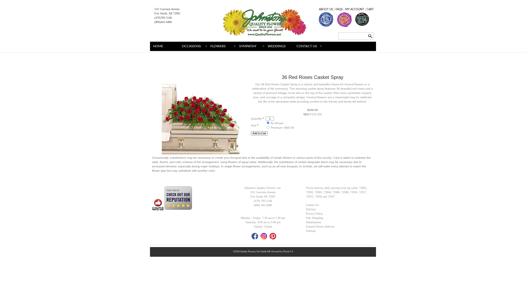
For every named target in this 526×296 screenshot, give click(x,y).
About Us (326, 9)
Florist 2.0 (288, 251)
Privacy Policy (314, 213)
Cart (370, 9)
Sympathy (247, 46)
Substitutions (313, 222)
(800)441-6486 (163, 22)
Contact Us (306, 46)
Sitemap (310, 230)
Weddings (277, 46)
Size (253, 125)
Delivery (311, 209)
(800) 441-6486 (263, 205)
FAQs (339, 9)
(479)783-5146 (163, 17)
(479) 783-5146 (263, 200)
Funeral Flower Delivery (320, 226)
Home (158, 46)
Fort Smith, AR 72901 (167, 13)
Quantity (256, 118)
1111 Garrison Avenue (167, 9)
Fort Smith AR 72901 (263, 196)
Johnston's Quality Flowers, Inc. (263, 188)
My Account (354, 9)
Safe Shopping (314, 218)
